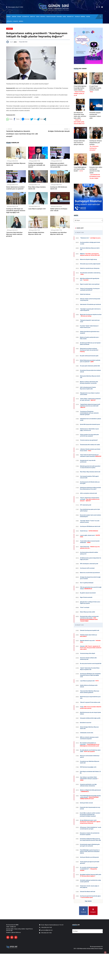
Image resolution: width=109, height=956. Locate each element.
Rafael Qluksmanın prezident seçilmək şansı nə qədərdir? (90, 361)
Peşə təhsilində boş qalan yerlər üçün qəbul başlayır (90, 510)
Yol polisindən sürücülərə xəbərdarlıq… (90, 273)
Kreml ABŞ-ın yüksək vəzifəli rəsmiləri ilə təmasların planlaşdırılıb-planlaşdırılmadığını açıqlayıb (90, 814)
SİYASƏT (19, 16)
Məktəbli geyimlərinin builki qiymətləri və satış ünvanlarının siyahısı (90, 466)
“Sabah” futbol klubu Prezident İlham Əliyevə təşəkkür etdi (89, 668)
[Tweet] (33, 119)
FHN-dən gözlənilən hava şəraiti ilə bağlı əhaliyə (90, 588)
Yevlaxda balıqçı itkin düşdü (87, 653)
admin (15, 42)
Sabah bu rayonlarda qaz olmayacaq (89, 268)
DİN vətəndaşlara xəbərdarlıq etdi (89, 563)
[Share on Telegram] (40, 119)
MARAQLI (21, 21)
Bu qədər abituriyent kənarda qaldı (89, 355)
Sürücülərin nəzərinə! (85, 722)
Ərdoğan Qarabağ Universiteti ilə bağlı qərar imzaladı (90, 577)
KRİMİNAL (83, 16)
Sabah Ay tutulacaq (85, 294)
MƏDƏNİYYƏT (70, 16)
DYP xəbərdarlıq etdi (85, 505)
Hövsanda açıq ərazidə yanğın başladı (90, 263)
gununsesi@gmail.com (47, 930)
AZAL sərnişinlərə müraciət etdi (88, 493)
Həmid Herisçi (89, 530)
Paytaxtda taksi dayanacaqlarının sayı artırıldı (90, 808)
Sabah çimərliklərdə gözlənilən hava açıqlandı (89, 332)
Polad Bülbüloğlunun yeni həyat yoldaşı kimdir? (80, 169)
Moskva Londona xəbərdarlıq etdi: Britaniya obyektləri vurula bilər (89, 382)
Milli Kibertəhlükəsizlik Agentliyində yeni (89, 279)
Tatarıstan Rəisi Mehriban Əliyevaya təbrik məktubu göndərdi (14, 234)
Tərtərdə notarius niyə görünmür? (89, 440)
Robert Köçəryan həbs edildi (87, 612)
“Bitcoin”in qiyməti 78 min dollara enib (90, 702)
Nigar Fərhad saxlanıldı (86, 597)
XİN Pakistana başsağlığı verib (88, 767)
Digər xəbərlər (88, 901)
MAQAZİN (15, 21)
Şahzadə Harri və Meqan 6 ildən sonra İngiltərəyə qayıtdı (90, 602)
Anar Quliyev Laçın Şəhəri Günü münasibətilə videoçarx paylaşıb (89, 778)
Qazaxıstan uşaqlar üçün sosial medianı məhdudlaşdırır (90, 515)
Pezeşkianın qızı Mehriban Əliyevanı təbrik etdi (89, 762)
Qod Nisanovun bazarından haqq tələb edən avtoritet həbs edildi (80, 118)
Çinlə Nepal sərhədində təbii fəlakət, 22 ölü (90, 772)
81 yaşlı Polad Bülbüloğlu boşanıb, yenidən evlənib (95, 88)
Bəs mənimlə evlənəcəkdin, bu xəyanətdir (89, 744)
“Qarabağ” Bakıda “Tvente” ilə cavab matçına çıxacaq (89, 521)
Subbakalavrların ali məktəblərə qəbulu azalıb (90, 419)
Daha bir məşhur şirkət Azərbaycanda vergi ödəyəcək (90, 299)
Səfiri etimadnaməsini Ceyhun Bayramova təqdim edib (88, 388)
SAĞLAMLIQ (9, 21)
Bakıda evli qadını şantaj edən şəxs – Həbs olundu (89, 338)
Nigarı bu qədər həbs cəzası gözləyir (90, 284)
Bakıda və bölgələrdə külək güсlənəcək (90, 790)
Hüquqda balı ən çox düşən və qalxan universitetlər (90, 393)
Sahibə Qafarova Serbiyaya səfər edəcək (89, 686)
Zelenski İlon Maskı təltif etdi (87, 891)
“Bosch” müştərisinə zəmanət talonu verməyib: (89, 499)
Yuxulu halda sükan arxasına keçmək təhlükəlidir (90, 541)
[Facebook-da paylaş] (16, 119)
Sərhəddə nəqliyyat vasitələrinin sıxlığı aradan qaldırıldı (90, 881)
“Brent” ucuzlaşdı (84, 607)
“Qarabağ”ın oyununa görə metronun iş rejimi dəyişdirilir (90, 309)
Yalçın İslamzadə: (90, 547)
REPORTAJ (43, 16)
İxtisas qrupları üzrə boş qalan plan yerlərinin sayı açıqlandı (89, 435)
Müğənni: (90, 254)
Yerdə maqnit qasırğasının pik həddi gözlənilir (89, 862)
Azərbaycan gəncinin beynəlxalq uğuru (90, 896)
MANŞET (9, 16)
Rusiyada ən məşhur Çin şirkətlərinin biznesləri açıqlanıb (89, 833)
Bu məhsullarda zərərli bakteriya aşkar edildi (90, 750)
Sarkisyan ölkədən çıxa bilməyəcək (89, 857)
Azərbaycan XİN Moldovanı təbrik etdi (90, 526)
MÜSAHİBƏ (59, 16)
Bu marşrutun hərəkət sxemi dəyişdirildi (90, 663)
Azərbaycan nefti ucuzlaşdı (87, 568)
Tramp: (90, 707)
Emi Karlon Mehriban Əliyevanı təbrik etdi (90, 248)
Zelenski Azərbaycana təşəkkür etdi (89, 630)
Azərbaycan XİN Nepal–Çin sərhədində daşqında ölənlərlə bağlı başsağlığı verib (15, 210)
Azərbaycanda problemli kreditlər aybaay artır (89, 553)
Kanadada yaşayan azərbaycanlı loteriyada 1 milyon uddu (95, 115)
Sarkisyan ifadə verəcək (86, 802)
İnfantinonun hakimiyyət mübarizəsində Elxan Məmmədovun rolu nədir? (90, 488)
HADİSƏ (88, 16)
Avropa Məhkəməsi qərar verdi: (90, 822)
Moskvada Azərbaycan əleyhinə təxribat (90, 315)
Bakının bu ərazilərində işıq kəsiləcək (90, 572)
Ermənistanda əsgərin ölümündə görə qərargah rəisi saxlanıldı (90, 845)
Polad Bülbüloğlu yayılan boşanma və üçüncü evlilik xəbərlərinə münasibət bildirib (90, 851)
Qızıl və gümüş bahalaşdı (86, 582)
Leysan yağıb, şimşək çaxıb (90, 536)
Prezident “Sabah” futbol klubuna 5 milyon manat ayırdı (89, 326)
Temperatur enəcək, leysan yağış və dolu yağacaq (89, 886)
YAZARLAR (77, 16)
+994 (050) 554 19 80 (46, 927)
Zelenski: (90, 648)
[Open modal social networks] (44, 119)
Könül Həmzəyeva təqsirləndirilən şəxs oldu (90, 697)
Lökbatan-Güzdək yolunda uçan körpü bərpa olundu (90, 449)
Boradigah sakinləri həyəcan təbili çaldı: (90, 875)
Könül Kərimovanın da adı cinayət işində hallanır (90, 713)
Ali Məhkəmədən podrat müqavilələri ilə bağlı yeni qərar (90, 558)
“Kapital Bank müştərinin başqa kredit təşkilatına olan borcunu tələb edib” (90, 406)
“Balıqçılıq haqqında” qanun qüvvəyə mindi (90, 321)
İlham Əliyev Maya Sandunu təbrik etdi (90, 471)
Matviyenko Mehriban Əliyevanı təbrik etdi (90, 376)
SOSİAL (64, 16)
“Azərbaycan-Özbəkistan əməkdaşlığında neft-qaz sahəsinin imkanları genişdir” (89, 413)
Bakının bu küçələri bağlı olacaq (88, 259)
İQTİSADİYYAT (25, 16)
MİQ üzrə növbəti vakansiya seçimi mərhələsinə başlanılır (89, 737)
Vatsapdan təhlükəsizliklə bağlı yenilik (90, 718)
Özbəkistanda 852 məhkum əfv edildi (90, 444)
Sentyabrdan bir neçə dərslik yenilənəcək (87, 461)
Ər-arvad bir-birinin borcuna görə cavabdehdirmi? (89, 869)
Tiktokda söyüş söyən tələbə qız (88, 635)
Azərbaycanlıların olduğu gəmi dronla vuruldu (90, 243)
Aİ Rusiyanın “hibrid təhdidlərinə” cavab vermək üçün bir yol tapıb (90, 828)
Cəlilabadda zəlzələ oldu (86, 732)
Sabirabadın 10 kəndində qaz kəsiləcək (90, 304)
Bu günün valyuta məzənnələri (88, 592)
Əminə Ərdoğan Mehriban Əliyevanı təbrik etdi (89, 727)
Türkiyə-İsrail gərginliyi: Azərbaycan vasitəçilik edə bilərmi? (36, 165)
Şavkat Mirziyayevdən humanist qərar (90, 424)
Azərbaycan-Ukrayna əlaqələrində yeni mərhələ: (95, 145)
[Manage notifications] (105, 952)
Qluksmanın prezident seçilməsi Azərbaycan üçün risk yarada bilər (58, 165)
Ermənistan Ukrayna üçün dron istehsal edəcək (90, 371)
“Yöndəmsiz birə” (90, 238)
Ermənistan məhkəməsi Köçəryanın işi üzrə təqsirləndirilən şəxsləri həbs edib (90, 839)
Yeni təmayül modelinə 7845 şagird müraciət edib (89, 477)
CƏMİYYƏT (32, 16)
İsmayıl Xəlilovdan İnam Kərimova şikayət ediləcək (79, 142)
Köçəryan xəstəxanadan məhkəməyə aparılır (89, 756)
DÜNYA (37, 16)
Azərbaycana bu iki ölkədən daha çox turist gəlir (90, 482)
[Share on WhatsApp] (9, 119)
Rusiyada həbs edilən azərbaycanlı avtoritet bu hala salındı (95, 172)
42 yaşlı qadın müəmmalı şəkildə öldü (90, 365)
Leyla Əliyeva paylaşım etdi (36, 208)
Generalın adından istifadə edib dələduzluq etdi (88, 658)
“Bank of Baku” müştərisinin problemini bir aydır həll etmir (90, 399)
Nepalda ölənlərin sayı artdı (90, 641)
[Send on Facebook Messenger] (26, 119)
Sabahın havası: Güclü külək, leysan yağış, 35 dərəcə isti (89, 429)
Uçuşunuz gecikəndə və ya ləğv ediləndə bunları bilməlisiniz (88, 785)
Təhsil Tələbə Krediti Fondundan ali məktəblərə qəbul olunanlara (90, 455)
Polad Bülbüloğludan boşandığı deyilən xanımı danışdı (80, 90)
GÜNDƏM (14, 16)
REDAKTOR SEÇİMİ (51, 16)
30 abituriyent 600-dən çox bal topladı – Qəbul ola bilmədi (90, 343)
